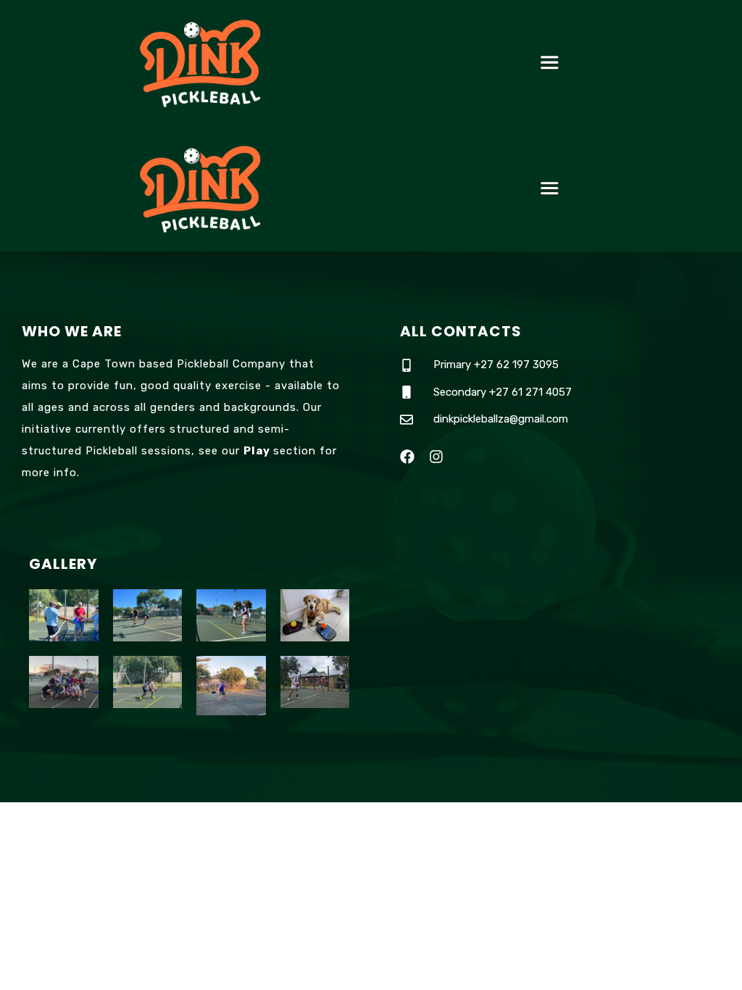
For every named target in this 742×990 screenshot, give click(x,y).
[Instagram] (436, 456)
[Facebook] (407, 456)
